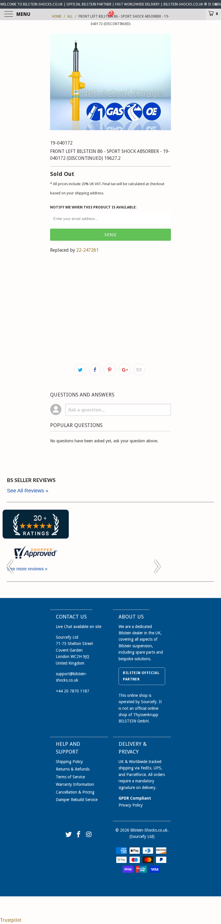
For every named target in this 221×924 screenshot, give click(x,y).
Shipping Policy (69, 761)
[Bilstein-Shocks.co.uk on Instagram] (89, 835)
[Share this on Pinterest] (110, 369)
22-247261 (87, 250)
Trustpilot (10, 920)
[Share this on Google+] (124, 369)
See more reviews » (27, 568)
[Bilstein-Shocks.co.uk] (110, 14)
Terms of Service (70, 777)
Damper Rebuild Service (77, 799)
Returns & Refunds (72, 769)
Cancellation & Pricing (75, 792)
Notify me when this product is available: (93, 207)
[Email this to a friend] (139, 369)
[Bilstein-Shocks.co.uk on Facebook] (79, 835)
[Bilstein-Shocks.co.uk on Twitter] (68, 835)
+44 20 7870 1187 (72, 691)
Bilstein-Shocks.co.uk (148, 830)
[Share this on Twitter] (80, 369)
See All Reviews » (27, 491)
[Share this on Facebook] (95, 369)
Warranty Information (75, 784)
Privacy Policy (131, 805)
